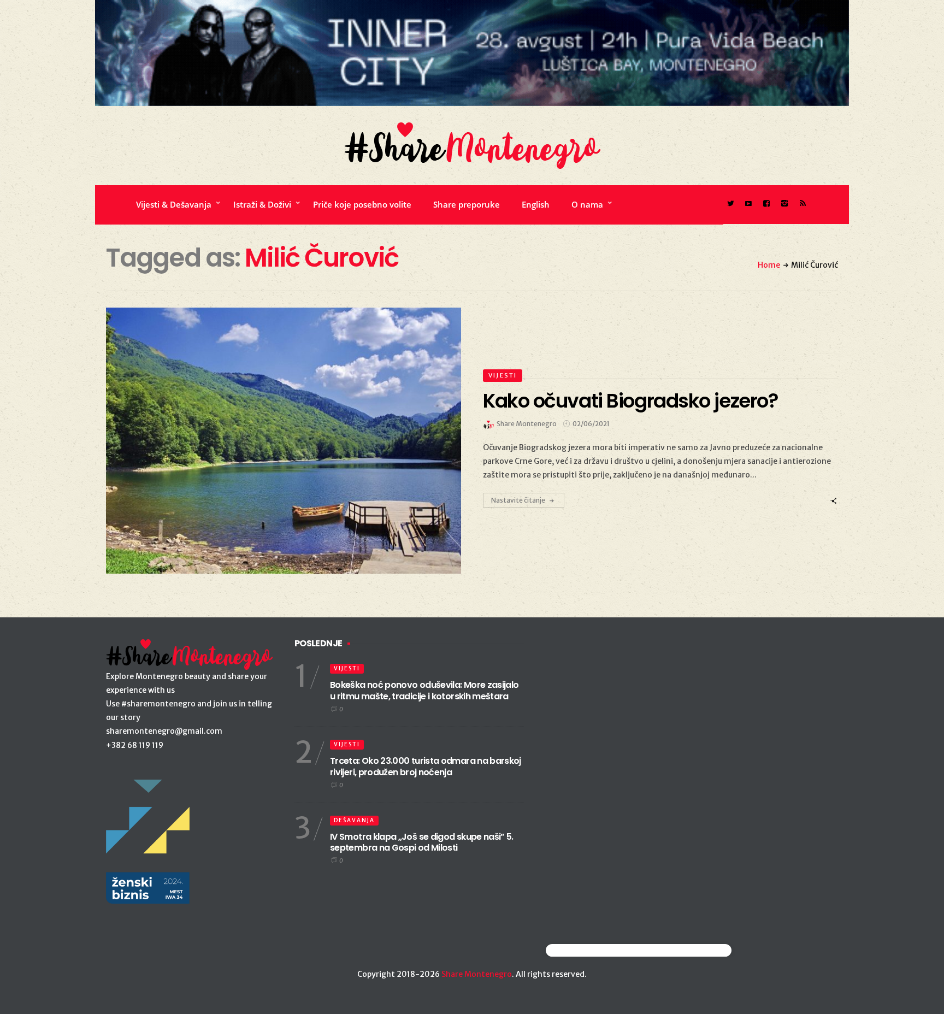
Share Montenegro (476, 974)
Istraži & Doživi (262, 204)
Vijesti (502, 375)
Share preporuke (466, 204)
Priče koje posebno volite (362, 204)
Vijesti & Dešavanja (173, 204)
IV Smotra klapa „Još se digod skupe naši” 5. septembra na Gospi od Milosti (422, 842)
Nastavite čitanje (518, 500)
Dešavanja (354, 820)
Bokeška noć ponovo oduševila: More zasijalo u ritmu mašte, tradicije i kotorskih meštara (424, 691)
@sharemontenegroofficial (593, 950)
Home (769, 265)
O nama (587, 204)
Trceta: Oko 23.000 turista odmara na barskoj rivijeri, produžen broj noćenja (425, 766)
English (536, 204)
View (277, 441)
